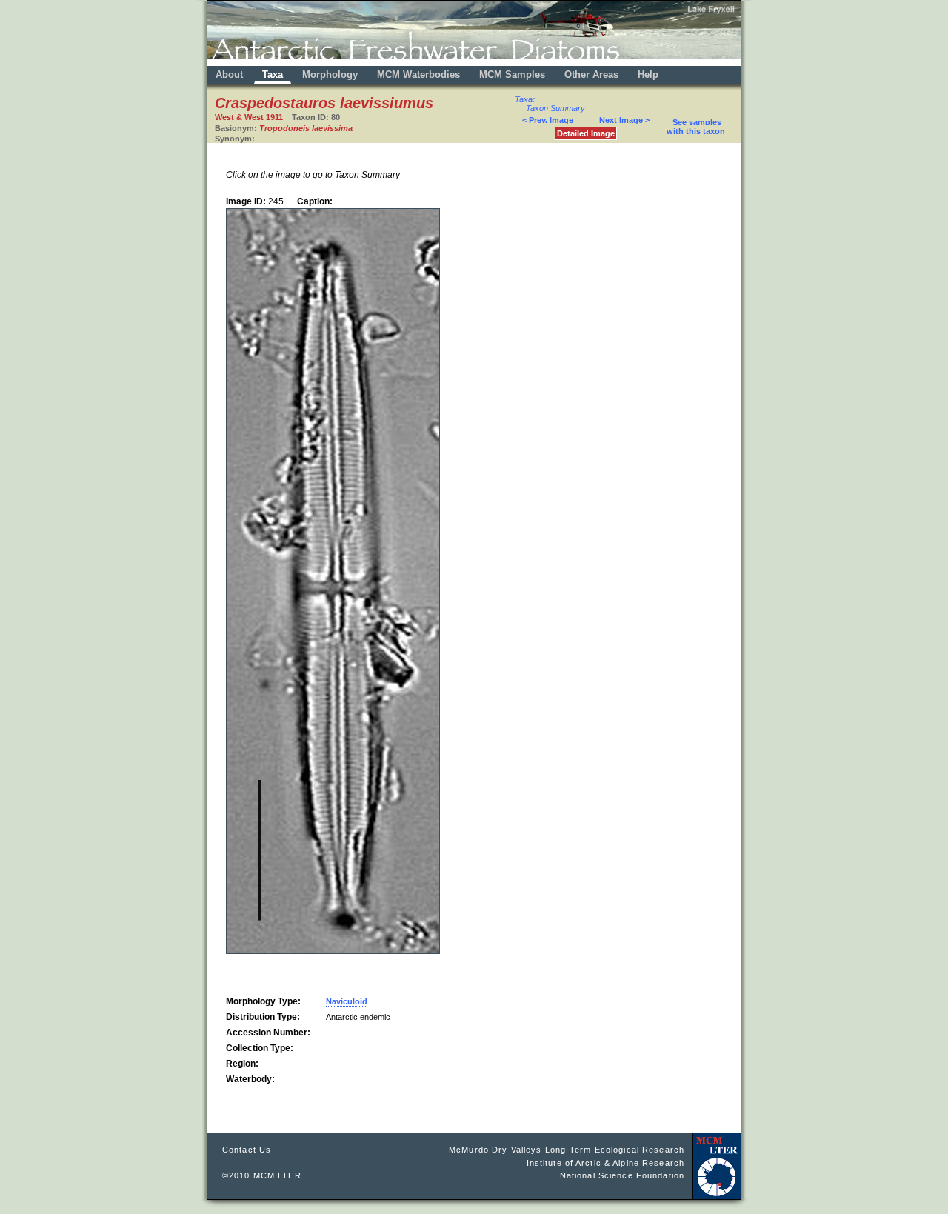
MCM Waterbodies (420, 74)
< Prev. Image (547, 120)
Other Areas (592, 74)
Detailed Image (586, 133)
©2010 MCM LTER (261, 1175)
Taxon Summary (555, 108)
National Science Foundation (622, 1175)
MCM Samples (512, 74)
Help (648, 74)
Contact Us (246, 1149)
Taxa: (525, 99)
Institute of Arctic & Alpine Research (605, 1162)
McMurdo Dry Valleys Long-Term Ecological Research (566, 1149)
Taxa (272, 74)
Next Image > (624, 120)
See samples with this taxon (696, 127)
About (229, 74)
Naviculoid (346, 1001)
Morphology (330, 74)
